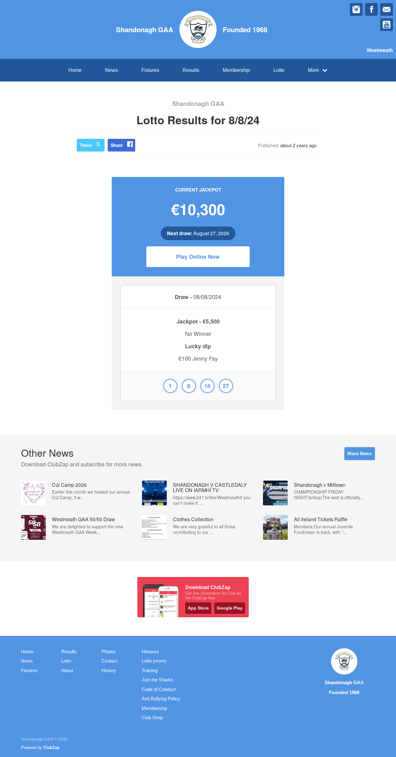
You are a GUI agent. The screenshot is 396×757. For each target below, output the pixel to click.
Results (191, 70)
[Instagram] (356, 9)
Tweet (86, 145)
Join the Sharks (157, 679)
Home (75, 70)
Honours (150, 651)
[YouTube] (386, 24)
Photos (108, 651)
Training (149, 670)
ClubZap (51, 747)
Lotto (278, 70)
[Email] (386, 9)
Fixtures (150, 70)
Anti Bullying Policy (161, 698)
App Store (198, 607)
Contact (109, 660)
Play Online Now (198, 257)
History (108, 670)
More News (359, 453)
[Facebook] (371, 9)
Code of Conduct (159, 689)
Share (117, 145)
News (111, 70)
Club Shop (152, 717)
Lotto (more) (154, 660)
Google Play (230, 607)
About (67, 670)
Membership (236, 70)
